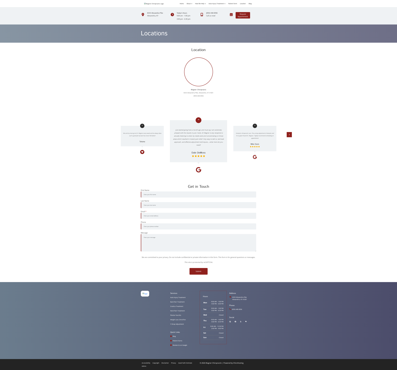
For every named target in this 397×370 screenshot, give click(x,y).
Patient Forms (177, 341)
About (189, 4)
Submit (198, 271)
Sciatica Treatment (176, 306)
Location (243, 4)
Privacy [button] (173, 363)
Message (144, 233)
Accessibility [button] (146, 363)
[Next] (289, 134)
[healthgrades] (246, 322)
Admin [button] (144, 366)
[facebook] (235, 322)
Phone (143, 222)
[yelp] (241, 322)
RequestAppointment (243, 15)
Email (143, 211)
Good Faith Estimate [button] (185, 363)
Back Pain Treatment (177, 302)
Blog (250, 4)
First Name (145, 190)
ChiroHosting (238, 363)
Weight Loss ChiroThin (178, 320)
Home (182, 4)
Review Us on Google (180, 345)
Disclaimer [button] (165, 363)
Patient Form (232, 4)
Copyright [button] (155, 363)
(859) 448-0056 (237, 309)
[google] (230, 322)
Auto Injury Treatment (216, 4)
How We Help (199, 4)
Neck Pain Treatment (177, 311)
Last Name (145, 201)
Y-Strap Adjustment (177, 324)
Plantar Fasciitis (175, 315)
